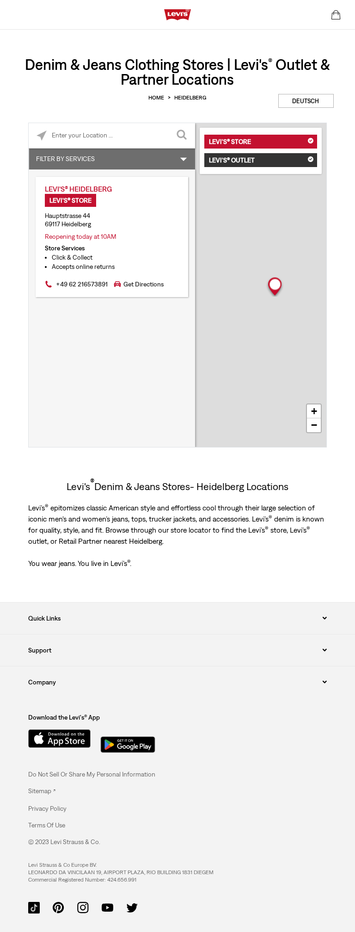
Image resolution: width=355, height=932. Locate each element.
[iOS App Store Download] (56, 738)
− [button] (314, 425)
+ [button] (314, 411)
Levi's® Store (230, 141)
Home (156, 97)
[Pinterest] (58, 907)
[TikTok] (34, 907)
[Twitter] (132, 907)
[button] (47, 808)
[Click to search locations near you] (41, 136)
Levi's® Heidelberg (78, 189)
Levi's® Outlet (232, 160)
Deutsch (305, 101)
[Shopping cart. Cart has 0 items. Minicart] (336, 15)
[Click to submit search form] (182, 136)
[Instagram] (83, 907)
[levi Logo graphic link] (177, 14)
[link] (41, 791)
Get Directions (143, 284)
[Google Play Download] (128, 742)
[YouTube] (107, 907)
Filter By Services (65, 158)
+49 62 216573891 (82, 284)
